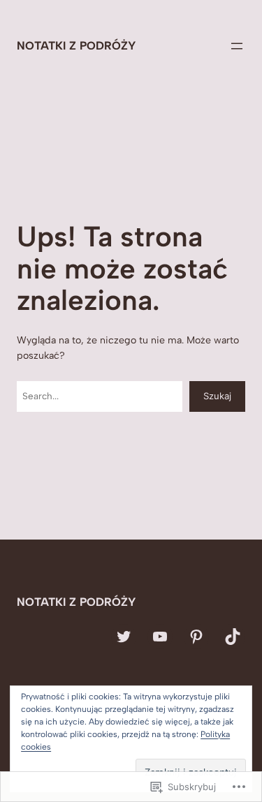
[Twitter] (123, 636)
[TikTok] (232, 636)
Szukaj (217, 395)
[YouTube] (160, 636)
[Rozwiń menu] (236, 46)
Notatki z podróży (76, 45)
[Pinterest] (196, 636)
